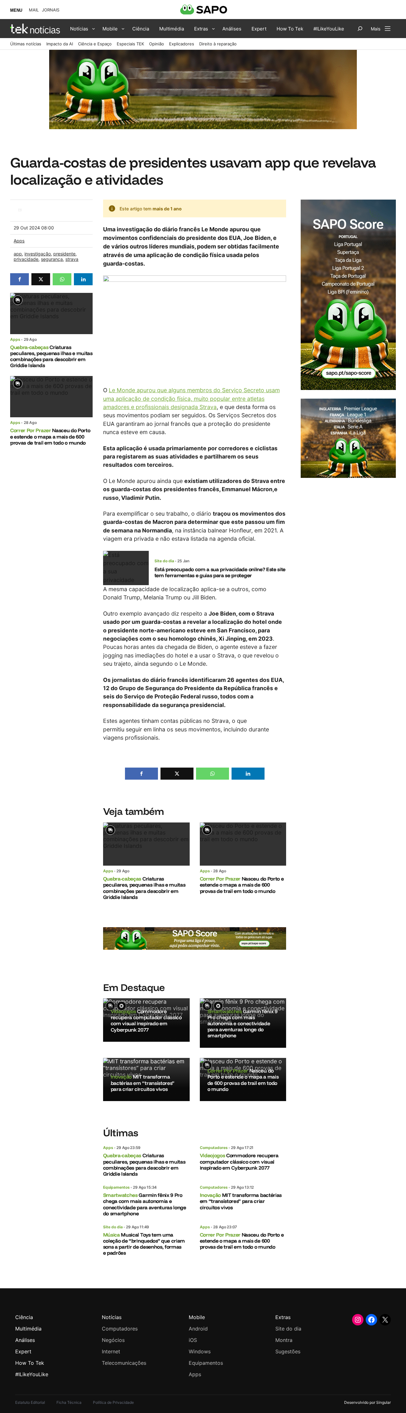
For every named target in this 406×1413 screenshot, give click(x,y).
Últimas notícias (25, 43)
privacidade (26, 259)
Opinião (156, 43)
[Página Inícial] (35, 28)
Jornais (50, 10)
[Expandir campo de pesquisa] (360, 28)
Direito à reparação (218, 43)
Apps (19, 240)
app (18, 253)
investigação (37, 253)
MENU (16, 10)
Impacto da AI (59, 43)
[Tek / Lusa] (20, 214)
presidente (64, 253)
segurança (52, 259)
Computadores (214, 1147)
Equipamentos (116, 1187)
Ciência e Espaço (95, 43)
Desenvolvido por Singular (367, 1402)
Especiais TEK (130, 43)
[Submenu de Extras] (213, 28)
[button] (19, 279)
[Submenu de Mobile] (123, 28)
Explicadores (181, 43)
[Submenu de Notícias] (93, 28)
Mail (34, 10)
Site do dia (164, 560)
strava (71, 259)
